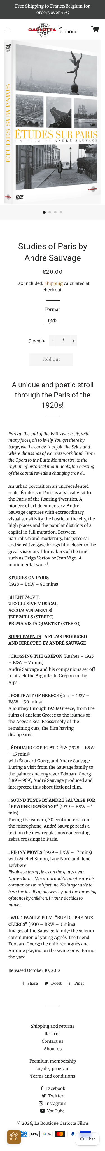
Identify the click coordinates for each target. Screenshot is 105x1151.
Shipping (53, 283)
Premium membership (52, 1061)
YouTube (55, 1111)
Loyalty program (52, 1068)
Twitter (55, 1096)
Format (52, 309)
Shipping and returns (52, 1026)
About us (53, 1048)
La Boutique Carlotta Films (61, 1123)
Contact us (52, 1041)
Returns (52, 1033)
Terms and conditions (52, 1076)
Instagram (55, 1103)
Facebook (55, 1088)
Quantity (36, 340)
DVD (52, 320)
